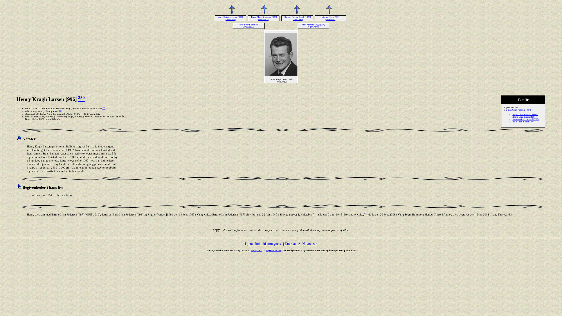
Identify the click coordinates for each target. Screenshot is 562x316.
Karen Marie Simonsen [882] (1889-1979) (264, 18)
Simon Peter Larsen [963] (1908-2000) (249, 25)
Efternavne (292, 244)
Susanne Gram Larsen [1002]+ (525, 119)
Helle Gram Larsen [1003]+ (524, 121)
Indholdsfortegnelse (268, 244)
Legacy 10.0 (256, 250)
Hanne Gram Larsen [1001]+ (524, 117)
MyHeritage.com (273, 250)
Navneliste (309, 244)
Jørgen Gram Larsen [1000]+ (525, 114)
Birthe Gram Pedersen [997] (518, 110)
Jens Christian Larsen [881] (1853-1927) (230, 18)
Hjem (249, 244)
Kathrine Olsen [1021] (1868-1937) (330, 18)
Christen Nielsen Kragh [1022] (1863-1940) (297, 18)
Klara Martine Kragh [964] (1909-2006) (313, 25)
